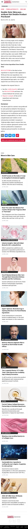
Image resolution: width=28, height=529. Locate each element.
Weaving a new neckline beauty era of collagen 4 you (13, 437)
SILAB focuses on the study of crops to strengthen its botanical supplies (14, 177)
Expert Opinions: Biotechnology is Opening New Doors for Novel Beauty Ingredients (14, 310)
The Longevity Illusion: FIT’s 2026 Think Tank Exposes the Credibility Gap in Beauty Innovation (13, 372)
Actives (4, 305)
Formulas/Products (12, 9)
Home (2, 9)
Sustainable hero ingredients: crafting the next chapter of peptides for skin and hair (14, 464)
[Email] (2, 135)
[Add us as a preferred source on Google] (17, 135)
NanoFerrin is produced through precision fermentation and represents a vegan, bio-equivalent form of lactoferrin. (13, 411)
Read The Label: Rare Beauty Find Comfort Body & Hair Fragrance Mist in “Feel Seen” (14, 209)
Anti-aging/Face (6, 339)
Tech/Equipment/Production (9, 240)
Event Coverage (6, 492)
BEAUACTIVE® (5, 70)
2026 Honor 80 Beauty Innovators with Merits (12, 497)
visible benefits (12, 89)
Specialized (5, 272)
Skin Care (23, 9)
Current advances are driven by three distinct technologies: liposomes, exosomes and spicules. (14, 283)
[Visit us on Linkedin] (14, 520)
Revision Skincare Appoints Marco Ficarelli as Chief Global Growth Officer (13, 344)
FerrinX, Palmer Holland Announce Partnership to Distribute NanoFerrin (14, 405)
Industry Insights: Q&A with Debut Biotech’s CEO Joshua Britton (13, 244)
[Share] (6, 135)
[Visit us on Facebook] (9, 520)
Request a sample (7, 96)
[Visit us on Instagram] (18, 520)
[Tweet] (13, 135)
